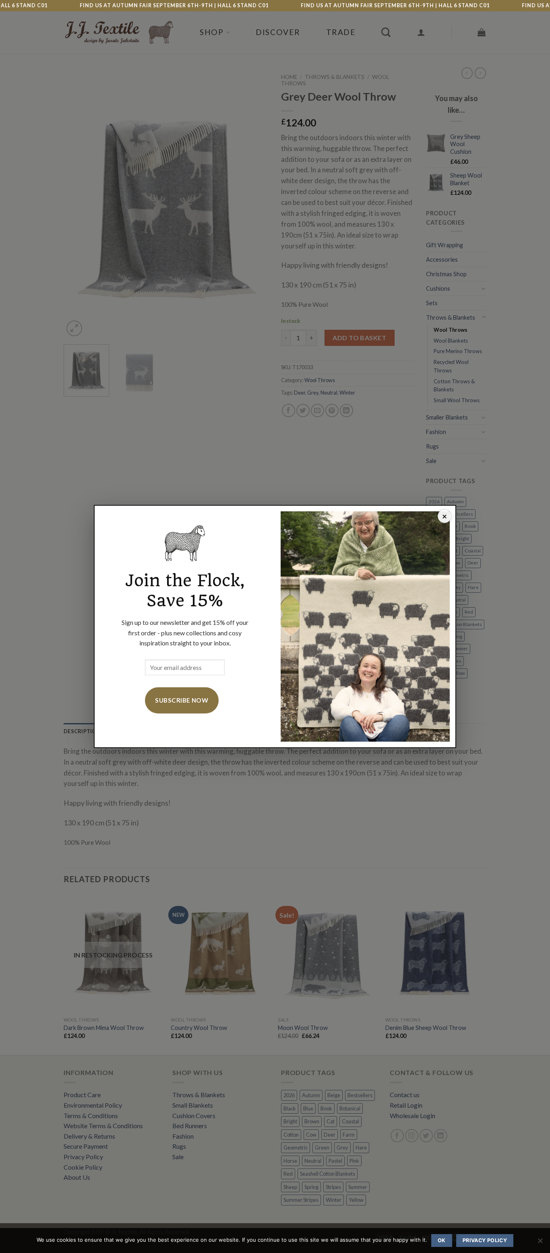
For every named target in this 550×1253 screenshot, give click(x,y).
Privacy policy (485, 1240)
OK (442, 1240)
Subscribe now (181, 700)
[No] (540, 1242)
